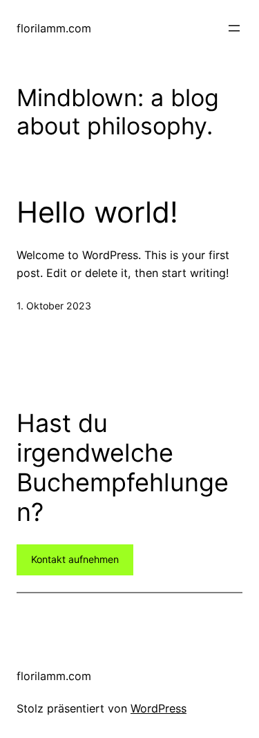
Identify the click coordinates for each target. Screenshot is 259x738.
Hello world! (97, 212)
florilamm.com (54, 28)
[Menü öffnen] (234, 28)
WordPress (158, 708)
